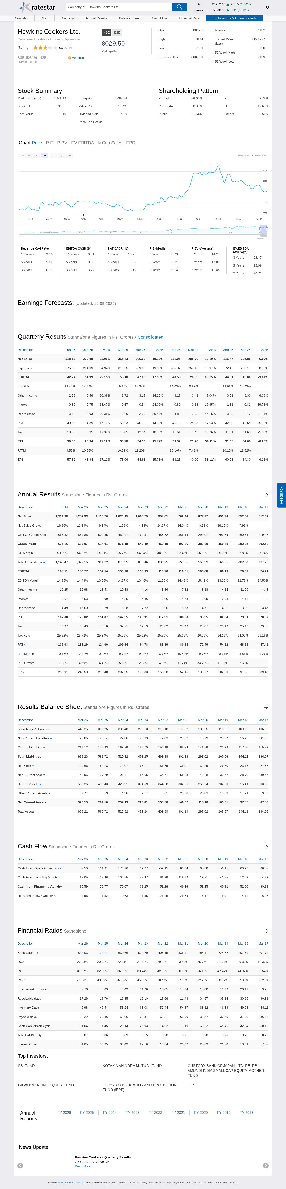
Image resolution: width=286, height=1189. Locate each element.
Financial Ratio (189, 18)
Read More (83, 1166)
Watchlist (78, 57)
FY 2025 (87, 1113)
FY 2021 (178, 1113)
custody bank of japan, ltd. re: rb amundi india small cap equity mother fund (226, 1071)
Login (267, 7)
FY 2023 (132, 1113)
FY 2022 (155, 1113)
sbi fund (26, 1066)
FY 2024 (110, 1113)
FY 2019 (224, 1113)
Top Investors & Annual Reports (234, 18)
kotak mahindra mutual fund (132, 1066)
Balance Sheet (129, 18)
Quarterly (67, 18)
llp (191, 1085)
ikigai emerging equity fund (46, 1085)
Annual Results (96, 18)
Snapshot (22, 18)
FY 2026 (64, 1113)
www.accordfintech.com (71, 1182)
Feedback (281, 495)
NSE (106, 32)
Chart (44, 18)
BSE (117, 32)
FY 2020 (201, 1113)
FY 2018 (246, 1113)
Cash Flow (159, 18)
